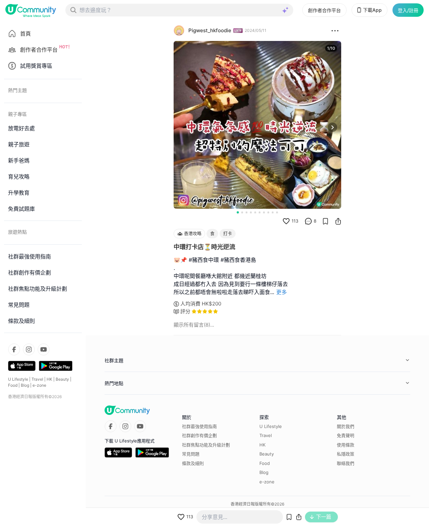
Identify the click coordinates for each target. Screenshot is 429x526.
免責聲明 (345, 435)
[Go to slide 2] (242, 212)
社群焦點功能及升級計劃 (206, 444)
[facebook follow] (14, 349)
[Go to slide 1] (238, 212)
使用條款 (345, 444)
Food (12, 385)
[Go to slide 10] (277, 212)
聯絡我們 (345, 463)
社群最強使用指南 (199, 426)
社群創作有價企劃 (199, 435)
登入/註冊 (408, 10)
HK (49, 379)
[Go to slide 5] (255, 212)
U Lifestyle (18, 379)
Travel (37, 379)
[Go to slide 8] (268, 212)
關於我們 (345, 426)
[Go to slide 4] (251, 212)
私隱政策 (345, 454)
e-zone (39, 385)
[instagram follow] (29, 349)
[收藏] (325, 221)
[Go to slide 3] (246, 212)
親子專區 (17, 114)
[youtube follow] (44, 349)
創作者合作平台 (324, 10)
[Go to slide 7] (264, 212)
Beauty (62, 379)
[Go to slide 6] (259, 212)
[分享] (338, 221)
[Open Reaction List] (335, 31)
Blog (25, 385)
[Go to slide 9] (272, 212)
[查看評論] (308, 221)
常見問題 (190, 454)
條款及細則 (193, 463)
